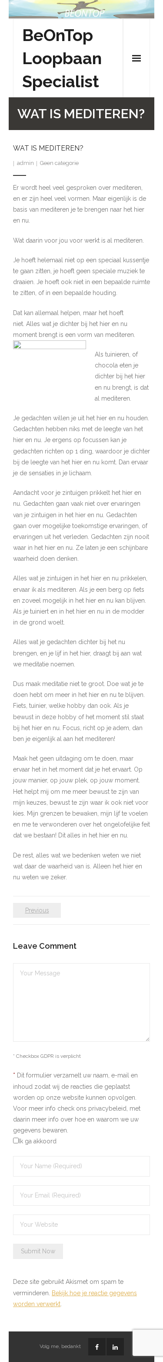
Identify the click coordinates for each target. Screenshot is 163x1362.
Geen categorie (59, 163)
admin (25, 163)
